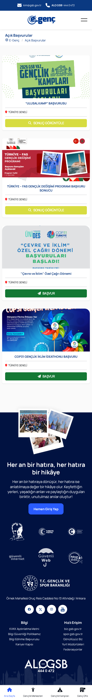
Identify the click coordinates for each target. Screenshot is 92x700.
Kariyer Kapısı (24, 644)
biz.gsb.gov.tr (73, 629)
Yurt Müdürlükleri (73, 644)
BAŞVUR (49, 293)
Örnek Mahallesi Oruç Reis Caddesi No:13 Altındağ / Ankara (46, 598)
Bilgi (24, 622)
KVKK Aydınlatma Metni (24, 629)
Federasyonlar (73, 649)
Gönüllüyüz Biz (73, 639)
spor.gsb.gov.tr (73, 634)
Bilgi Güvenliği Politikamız (24, 634)
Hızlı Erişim (73, 622)
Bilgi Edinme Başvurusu (24, 639)
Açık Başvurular (35, 40)
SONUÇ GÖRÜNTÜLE (48, 123)
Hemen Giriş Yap (46, 509)
